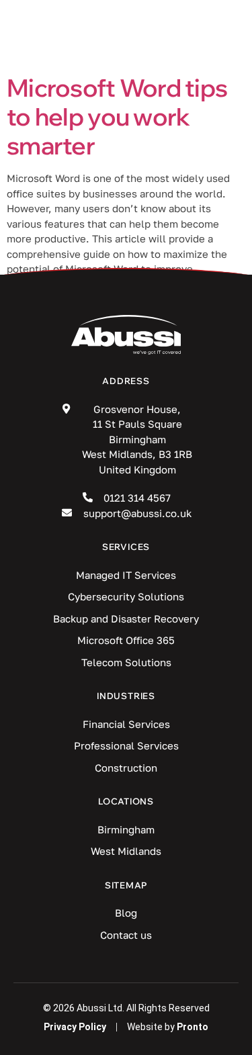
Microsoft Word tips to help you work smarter (117, 116)
